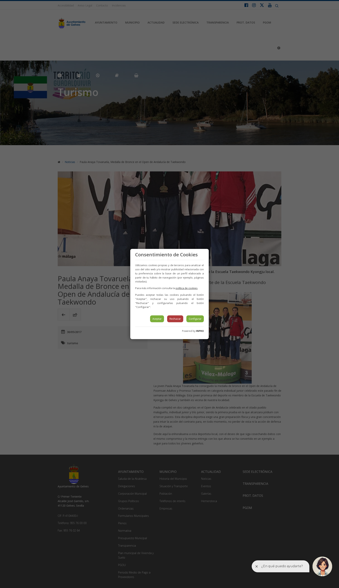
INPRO (200, 331)
